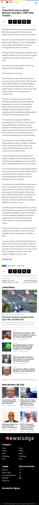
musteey (12, 314)
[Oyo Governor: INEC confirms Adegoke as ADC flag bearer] (6, 371)
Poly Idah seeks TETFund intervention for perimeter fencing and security (23, 359)
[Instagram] (20, 472)
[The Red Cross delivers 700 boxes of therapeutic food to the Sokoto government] (6, 334)
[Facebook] (10, 22)
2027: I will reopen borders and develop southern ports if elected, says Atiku (27, 426)
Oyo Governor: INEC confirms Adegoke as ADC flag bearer (24, 370)
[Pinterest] (20, 22)
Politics (4, 7)
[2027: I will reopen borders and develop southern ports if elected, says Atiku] (28, 416)
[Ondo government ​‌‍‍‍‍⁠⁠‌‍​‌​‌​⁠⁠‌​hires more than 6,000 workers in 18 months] (10, 416)
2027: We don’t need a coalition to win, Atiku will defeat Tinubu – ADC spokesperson (28, 402)
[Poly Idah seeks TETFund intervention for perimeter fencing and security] (6, 359)
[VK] (24, 22)
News (14, 331)
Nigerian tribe (7, 259)
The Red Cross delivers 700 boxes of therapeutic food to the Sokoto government (24, 335)
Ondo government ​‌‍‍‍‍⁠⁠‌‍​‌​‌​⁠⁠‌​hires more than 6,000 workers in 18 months (10, 425)
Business (15, 343)
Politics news (20, 265)
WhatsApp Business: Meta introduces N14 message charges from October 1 (23, 347)
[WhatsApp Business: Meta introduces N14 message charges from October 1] (6, 346)
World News (5, 314)
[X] (15, 22)
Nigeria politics (11, 265)
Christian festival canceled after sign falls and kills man (18, 318)
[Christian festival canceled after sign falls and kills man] (19, 301)
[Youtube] (20, 478)
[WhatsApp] (29, 22)
